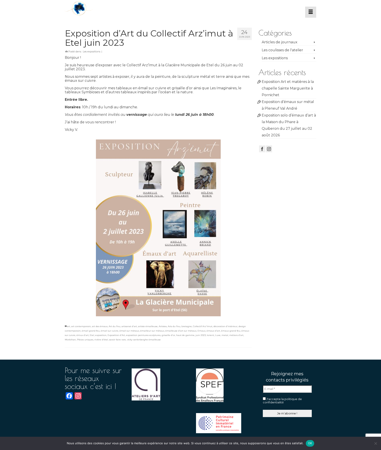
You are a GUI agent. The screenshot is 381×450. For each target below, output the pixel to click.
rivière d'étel (101, 339)
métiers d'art (236, 335)
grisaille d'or (168, 335)
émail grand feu (91, 330)
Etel (92, 335)
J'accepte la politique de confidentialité (282, 400)
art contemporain (81, 326)
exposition (100, 335)
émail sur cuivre (109, 330)
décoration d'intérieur (225, 326)
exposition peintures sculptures (143, 335)
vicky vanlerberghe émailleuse (144, 339)
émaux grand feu (230, 330)
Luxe (217, 335)
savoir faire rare (117, 339)
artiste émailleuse (148, 326)
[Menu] (310, 12)
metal (225, 335)
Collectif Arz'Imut (202, 326)
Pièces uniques (85, 339)
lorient (210, 335)
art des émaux (100, 326)
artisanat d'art (129, 326)
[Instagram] (269, 148)
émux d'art (83, 335)
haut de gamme (185, 335)
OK (310, 443)
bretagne (186, 326)
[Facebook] (262, 148)
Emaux (201, 330)
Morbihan (70, 339)
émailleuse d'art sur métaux (180, 330)
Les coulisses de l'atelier (282, 50)
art (68, 326)
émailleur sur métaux (152, 330)
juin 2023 (201, 335)
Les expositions (91, 51)
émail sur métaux (129, 330)
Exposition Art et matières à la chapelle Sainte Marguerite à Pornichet (288, 88)
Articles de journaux (279, 42)
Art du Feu (114, 326)
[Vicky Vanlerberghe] (104, 9)
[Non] (375, 443)
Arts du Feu (174, 326)
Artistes (163, 326)
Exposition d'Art (116, 335)
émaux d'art (213, 330)
